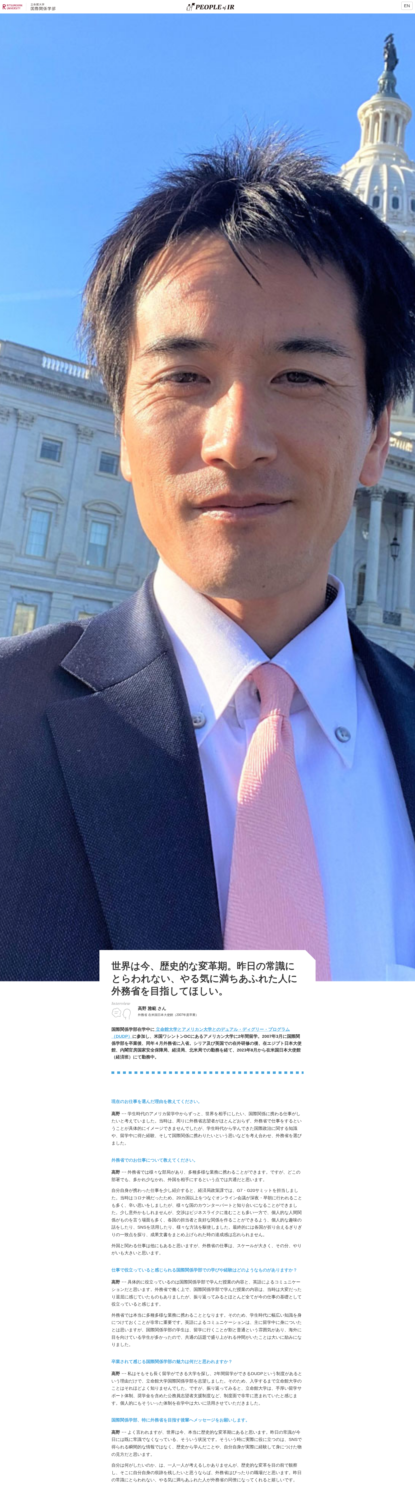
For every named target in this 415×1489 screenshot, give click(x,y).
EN (407, 5)
